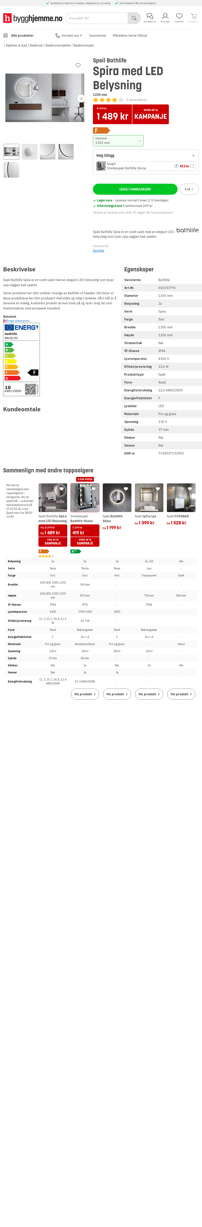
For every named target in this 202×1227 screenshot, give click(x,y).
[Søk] (134, 18)
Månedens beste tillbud (130, 35)
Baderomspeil (84, 45)
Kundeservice (150, 21)
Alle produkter (22, 35)
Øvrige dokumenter (18, 321)
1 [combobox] (187, 189)
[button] (145, 166)
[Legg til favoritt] (78, 65)
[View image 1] (11, 152)
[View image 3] (48, 152)
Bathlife (98, 251)
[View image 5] (11, 170)
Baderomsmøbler (58, 45)
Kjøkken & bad (16, 45)
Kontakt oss (70, 35)
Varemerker (97, 35)
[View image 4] (66, 152)
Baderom (36, 45)
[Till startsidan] (32, 18)
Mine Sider (165, 21)
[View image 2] (29, 152)
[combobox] (118, 140)
